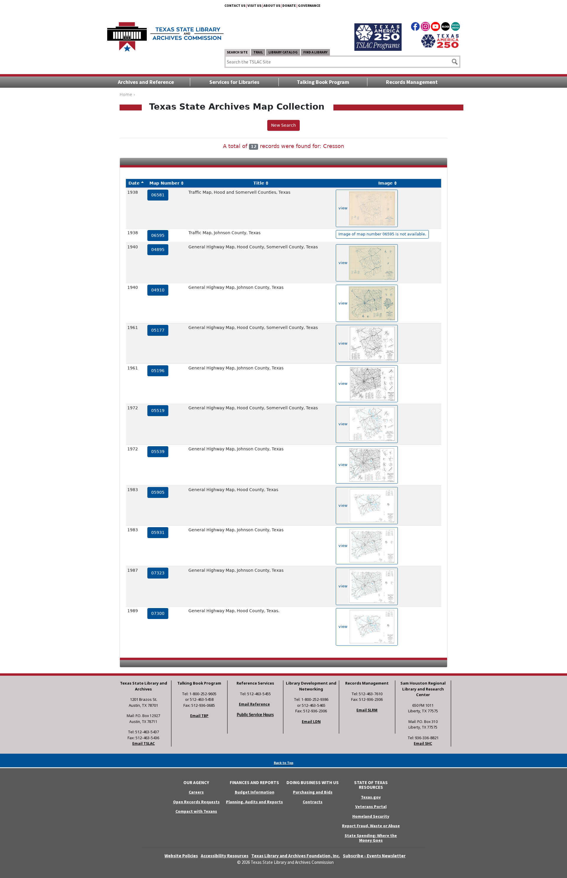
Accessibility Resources (224, 856)
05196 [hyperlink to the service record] (157, 370)
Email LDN (311, 721)
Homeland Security (370, 816)
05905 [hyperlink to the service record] (157, 492)
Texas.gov (371, 797)
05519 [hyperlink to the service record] (157, 410)
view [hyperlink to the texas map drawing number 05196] (343, 383)
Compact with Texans (196, 811)
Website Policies (181, 856)
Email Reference (254, 704)
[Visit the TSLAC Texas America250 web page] (378, 30)
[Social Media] (455, 27)
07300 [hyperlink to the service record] (157, 613)
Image (385, 183)
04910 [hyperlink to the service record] (157, 290)
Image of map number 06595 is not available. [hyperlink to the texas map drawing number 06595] (382, 234)
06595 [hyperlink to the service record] (157, 235)
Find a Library (315, 52)
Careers (196, 792)
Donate (289, 5)
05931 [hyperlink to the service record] (157, 532)
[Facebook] (415, 27)
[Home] (165, 34)
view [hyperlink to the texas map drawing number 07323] (343, 586)
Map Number (164, 183)
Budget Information (254, 792)
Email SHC (423, 743)
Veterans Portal (371, 806)
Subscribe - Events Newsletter (374, 856)
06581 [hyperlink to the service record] (157, 195)
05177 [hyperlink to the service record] (157, 330)
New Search (283, 125)
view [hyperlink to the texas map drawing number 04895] (343, 262)
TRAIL (258, 52)
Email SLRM (366, 710)
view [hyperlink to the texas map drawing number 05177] (343, 343)
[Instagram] (425, 27)
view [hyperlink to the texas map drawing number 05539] (343, 464)
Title (258, 183)
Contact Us (234, 5)
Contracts (312, 801)
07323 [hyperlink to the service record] (157, 573)
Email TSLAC (143, 743)
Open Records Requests (196, 801)
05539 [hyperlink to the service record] (157, 451)
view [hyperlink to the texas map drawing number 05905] (343, 505)
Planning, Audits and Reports (254, 801)
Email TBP (199, 715)
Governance (309, 5)
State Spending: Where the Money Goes (371, 838)
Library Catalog (283, 52)
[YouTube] (435, 27)
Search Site (237, 52)
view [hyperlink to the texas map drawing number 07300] (343, 626)
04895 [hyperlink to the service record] (157, 249)
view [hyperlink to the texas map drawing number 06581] (343, 208)
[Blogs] (445, 27)
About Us (271, 5)
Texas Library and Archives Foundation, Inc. (295, 856)
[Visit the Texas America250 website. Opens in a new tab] (440, 40)
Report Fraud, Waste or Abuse (371, 825)
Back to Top (283, 762)
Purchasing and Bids (313, 792)
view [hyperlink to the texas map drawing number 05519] (343, 424)
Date (134, 183)
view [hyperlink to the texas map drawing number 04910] (343, 303)
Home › (127, 94)
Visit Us (254, 5)
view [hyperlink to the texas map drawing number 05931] (343, 545)
